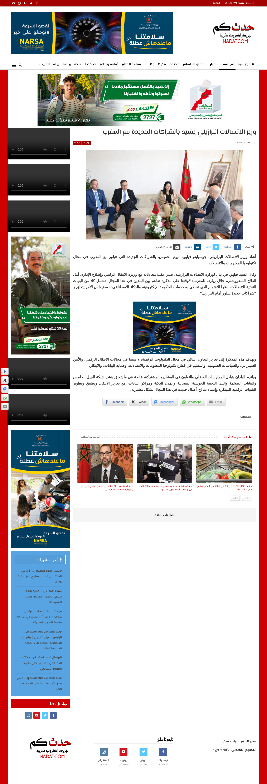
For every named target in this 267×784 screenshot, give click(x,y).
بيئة (56, 64)
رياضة (67, 64)
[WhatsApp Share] (5, 397)
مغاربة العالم (131, 64)
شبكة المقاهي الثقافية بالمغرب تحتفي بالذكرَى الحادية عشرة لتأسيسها (42, 597)
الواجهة (87, 142)
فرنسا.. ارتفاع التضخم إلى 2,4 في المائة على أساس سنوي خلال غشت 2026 (40, 577)
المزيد (45, 64)
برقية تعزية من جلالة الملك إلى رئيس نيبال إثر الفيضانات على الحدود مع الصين (39, 684)
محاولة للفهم (193, 64)
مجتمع (174, 64)
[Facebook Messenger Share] (5, 389)
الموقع (216, 3)
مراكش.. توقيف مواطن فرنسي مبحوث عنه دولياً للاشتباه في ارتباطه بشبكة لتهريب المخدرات (39, 617)
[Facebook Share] (5, 371)
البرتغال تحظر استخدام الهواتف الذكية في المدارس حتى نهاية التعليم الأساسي (42, 663)
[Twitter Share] (5, 380)
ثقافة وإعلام (109, 64)
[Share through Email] (5, 406)
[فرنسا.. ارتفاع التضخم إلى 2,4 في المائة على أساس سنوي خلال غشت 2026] (224, 463)
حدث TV (90, 64)
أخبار (213, 64)
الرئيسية (244, 64)
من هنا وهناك (155, 64)
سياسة (228, 64)
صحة (77, 64)
